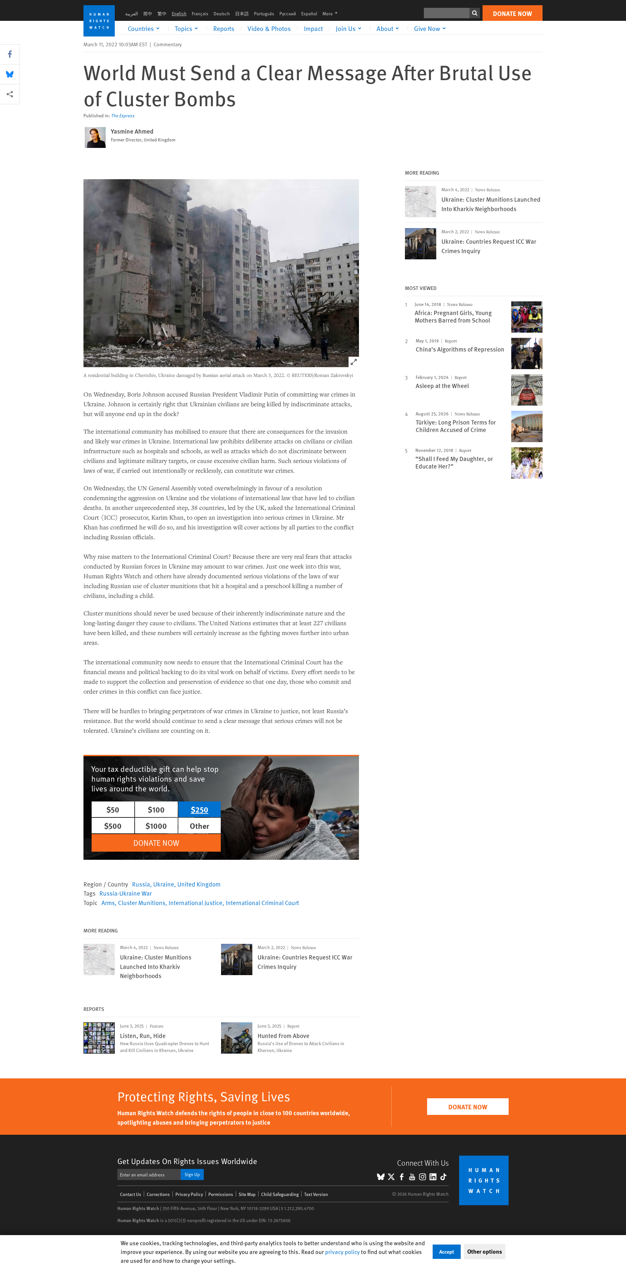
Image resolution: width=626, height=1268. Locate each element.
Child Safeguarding (280, 1194)
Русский (287, 13)
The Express (123, 115)
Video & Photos (269, 28)
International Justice (195, 902)
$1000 (156, 825)
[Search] (475, 13)
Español (309, 13)
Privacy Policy (189, 1194)
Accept (446, 1251)
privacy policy (342, 1251)
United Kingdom (198, 884)
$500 (113, 825)
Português (264, 13)
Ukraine (163, 884)
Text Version (316, 1194)
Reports (223, 28)
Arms (108, 902)
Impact (313, 28)
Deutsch (222, 13)
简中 (147, 13)
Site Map (247, 1194)
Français (200, 13)
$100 (156, 809)
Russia (141, 884)
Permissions (220, 1194)
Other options (484, 1251)
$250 (199, 809)
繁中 (162, 13)
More (331, 13)
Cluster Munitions (141, 902)
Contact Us (130, 1194)
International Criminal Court (262, 902)
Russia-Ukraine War (125, 893)
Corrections (158, 1194)
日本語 (242, 13)
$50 (112, 809)
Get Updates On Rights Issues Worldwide (187, 1161)
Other (199, 825)
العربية (131, 13)
